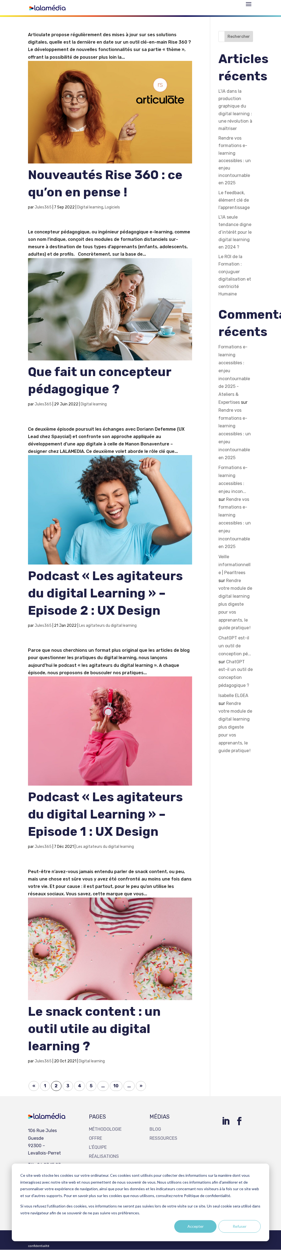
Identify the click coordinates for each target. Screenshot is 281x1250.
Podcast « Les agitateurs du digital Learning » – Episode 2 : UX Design (105, 593)
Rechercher (238, 36)
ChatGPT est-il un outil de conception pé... (234, 645)
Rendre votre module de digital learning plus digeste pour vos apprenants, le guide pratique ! (235, 604)
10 (116, 1085)
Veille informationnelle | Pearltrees (234, 564)
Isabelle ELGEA (233, 695)
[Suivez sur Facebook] (239, 1121)
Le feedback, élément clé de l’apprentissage (234, 200)
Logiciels (112, 207)
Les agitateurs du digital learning (108, 625)
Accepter (195, 1226)
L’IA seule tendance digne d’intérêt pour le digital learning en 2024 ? (235, 232)
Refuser (239, 1226)
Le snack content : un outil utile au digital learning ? (94, 1028)
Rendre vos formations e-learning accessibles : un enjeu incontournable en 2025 (234, 160)
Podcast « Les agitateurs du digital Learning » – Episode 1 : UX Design (105, 814)
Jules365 (43, 207)
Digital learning (90, 207)
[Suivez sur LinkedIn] (225, 1121)
